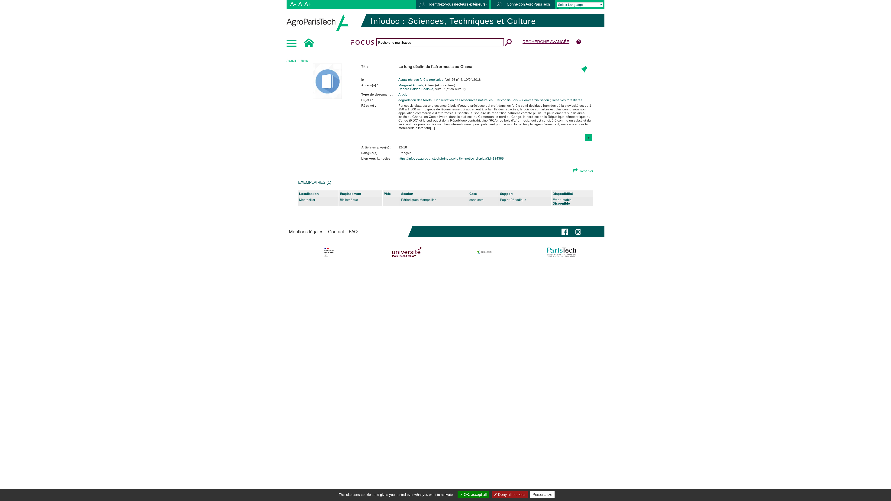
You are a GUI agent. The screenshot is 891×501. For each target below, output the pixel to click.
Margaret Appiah (426, 85)
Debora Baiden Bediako (432, 89)
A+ (308, 4)
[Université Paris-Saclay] (407, 252)
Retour (305, 60)
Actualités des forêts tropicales (421, 79)
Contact (336, 231)
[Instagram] (578, 231)
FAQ (353, 231)
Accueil (291, 60)
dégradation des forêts (415, 100)
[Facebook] (564, 231)
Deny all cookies (511, 495)
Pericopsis (503, 100)
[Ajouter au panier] (583, 70)
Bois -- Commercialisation (530, 100)
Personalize (542, 495)
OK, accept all (475, 495)
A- (293, 4)
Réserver (586, 171)
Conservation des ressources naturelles (464, 100)
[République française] (329, 252)
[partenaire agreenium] (484, 252)
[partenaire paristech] (561, 252)
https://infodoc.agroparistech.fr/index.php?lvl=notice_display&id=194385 (451, 158)
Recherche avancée (546, 41)
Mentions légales (306, 231)
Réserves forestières (567, 100)
